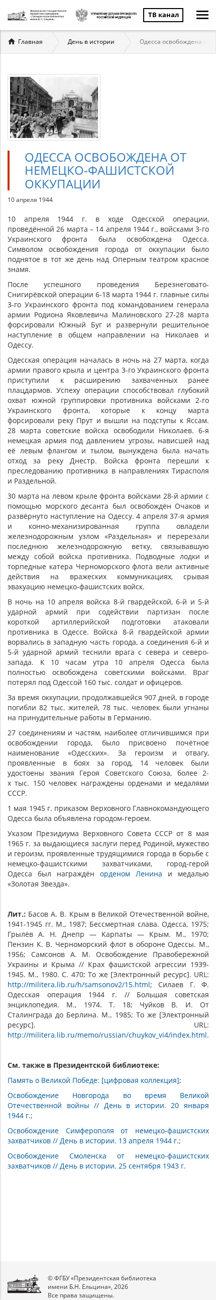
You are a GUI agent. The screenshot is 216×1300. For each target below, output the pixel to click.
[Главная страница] (38, 15)
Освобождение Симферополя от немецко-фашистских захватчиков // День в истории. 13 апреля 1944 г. (108, 1135)
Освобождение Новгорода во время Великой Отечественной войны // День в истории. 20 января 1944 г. (108, 1105)
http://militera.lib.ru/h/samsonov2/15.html (79, 984)
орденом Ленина (131, 873)
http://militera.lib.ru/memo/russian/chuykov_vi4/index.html (107, 1035)
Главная (30, 41)
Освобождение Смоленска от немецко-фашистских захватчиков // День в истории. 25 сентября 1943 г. (108, 1161)
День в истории (91, 41)
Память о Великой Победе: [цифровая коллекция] (93, 1080)
